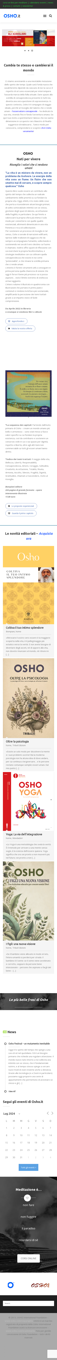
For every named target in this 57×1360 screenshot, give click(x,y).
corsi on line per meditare (15, 2)
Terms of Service (28, 1348)
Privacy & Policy (28, 1352)
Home (28, 1342)
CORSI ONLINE (28, 1258)
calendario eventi (38, 2)
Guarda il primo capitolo (22, 513)
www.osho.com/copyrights (19, 1320)
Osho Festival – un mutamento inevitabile (29, 1043)
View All (11, 1091)
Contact (28, 1355)
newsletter (28, 5)
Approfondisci (17, 321)
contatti (16, 5)
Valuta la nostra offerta (21, 328)
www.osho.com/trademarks (20, 1330)
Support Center (28, 1345)
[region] (28, 42)
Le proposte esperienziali (22, 506)
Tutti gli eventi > (28, 1167)
